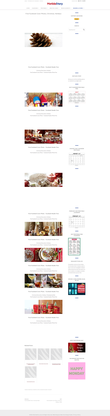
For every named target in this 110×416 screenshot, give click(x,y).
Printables (44, 8)
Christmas (30, 389)
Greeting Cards (54, 8)
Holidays (50, 389)
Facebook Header (43, 389)
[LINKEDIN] (84, 1)
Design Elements (65, 8)
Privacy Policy (77, 414)
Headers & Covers (78, 8)
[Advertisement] (43, 25)
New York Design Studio (66, 414)
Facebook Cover (36, 389)
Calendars (35, 8)
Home (28, 8)
